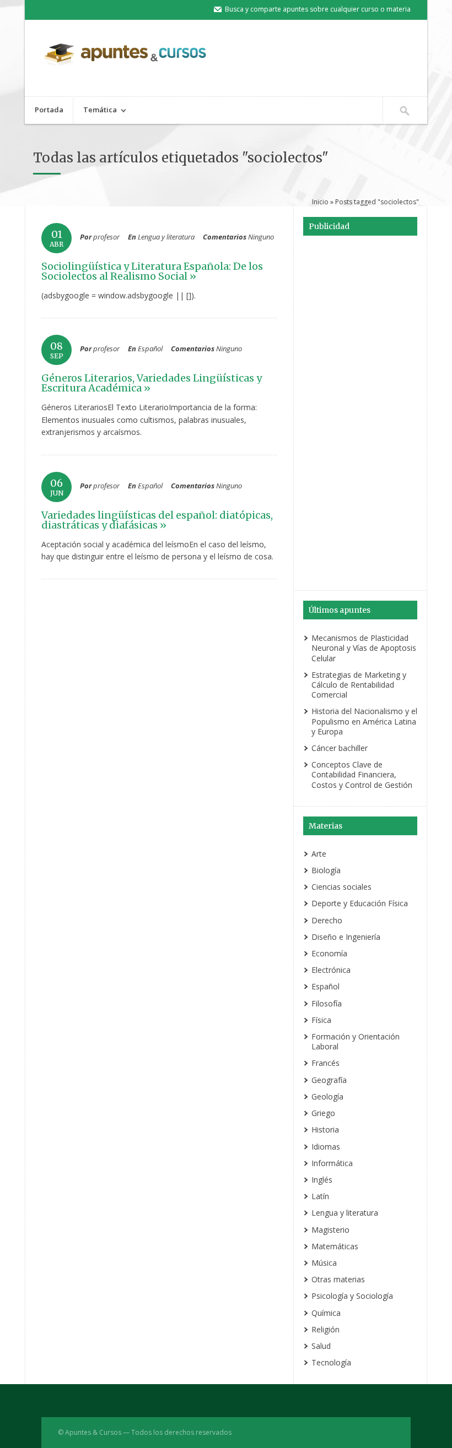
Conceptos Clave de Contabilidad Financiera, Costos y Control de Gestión (361, 774)
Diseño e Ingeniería (345, 937)
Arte (318, 853)
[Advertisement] (360, 414)
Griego (323, 1113)
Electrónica (331, 970)
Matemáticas (334, 1246)
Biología (326, 870)
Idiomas (325, 1146)
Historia (325, 1129)
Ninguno (261, 237)
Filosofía (326, 1003)
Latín (320, 1196)
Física (321, 1020)
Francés (325, 1063)
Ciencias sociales (341, 886)
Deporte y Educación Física (359, 903)
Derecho (326, 920)
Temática (95, 111)
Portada (49, 110)
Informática (332, 1163)
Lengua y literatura (166, 237)
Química (326, 1313)
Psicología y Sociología (352, 1296)
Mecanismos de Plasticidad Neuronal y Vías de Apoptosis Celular (363, 648)
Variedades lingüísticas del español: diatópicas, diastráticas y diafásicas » (157, 520)
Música (324, 1263)
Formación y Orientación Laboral (355, 1041)
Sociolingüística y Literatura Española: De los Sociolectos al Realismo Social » (152, 271)
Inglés (321, 1179)
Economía (329, 953)
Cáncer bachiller (339, 748)
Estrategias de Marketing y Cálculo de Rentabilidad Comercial (358, 684)
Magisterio (330, 1229)
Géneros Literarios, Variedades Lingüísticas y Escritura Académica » (151, 383)
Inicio (320, 201)
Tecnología (331, 1362)
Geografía (329, 1080)
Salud (321, 1346)
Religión (325, 1329)
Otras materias (338, 1279)
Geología (327, 1096)
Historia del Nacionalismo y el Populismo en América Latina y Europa (364, 721)
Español (150, 348)
